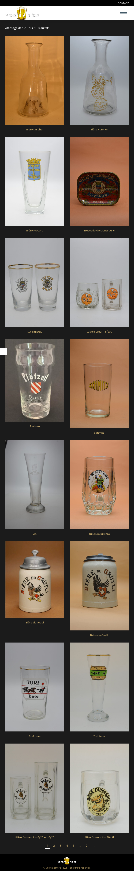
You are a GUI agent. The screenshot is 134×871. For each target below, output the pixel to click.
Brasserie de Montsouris (99, 230)
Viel (35, 534)
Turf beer (35, 736)
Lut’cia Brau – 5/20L (99, 332)
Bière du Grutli (35, 622)
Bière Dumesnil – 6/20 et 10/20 (35, 837)
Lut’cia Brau (35, 332)
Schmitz (99, 433)
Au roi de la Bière (99, 534)
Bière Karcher (34, 129)
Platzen (35, 426)
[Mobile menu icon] (124, 13)
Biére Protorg (34, 230)
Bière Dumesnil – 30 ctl (99, 837)
